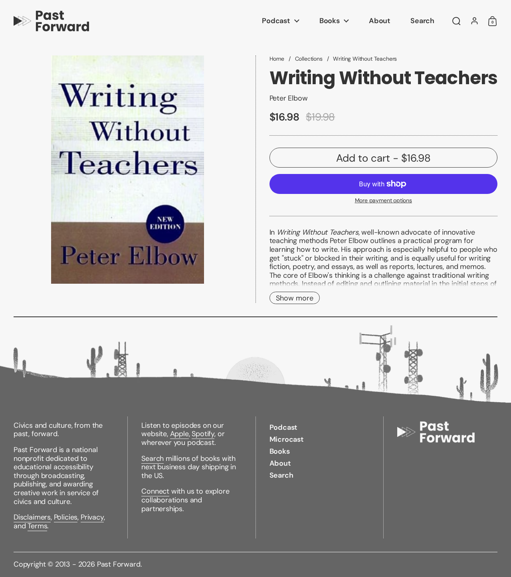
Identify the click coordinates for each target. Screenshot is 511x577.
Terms (37, 526)
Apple (179, 434)
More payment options (383, 200)
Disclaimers (32, 517)
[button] (456, 21)
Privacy (92, 517)
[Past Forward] (51, 21)
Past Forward (119, 564)
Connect (155, 491)
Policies (66, 517)
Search (152, 458)
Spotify (203, 434)
